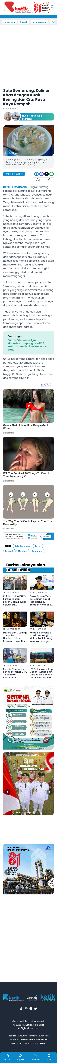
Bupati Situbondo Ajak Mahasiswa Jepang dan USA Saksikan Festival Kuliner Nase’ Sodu (27, 344)
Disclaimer (16, 1043)
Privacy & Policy (31, 1043)
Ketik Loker (35, 1059)
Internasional (39, 22)
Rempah (9, 551)
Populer (20, 1059)
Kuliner (38, 546)
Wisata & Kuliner (14, 173)
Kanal (50, 1059)
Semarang (37, 551)
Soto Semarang (22, 546)
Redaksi (12, 1035)
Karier (43, 1043)
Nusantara (9, 22)
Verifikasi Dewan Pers (39, 1035)
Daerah (24, 22)
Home (7, 1059)
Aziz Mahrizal (32, 117)
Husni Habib (29, 115)
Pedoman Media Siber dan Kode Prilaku (29, 1039)
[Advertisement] (28, 54)
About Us (22, 1035)
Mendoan (22, 551)
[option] (28, 718)
